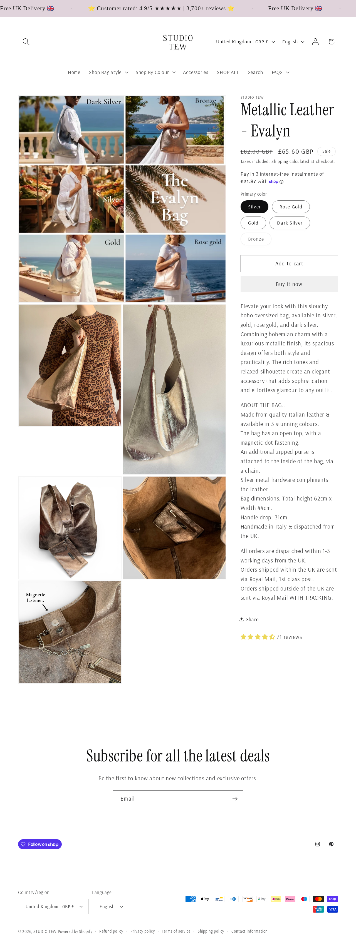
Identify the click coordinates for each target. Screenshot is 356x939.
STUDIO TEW (44, 931)
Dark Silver (290, 223)
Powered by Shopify (75, 931)
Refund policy (111, 930)
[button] (26, 41)
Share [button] (252, 619)
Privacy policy (142, 930)
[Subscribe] (235, 798)
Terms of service (176, 930)
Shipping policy (211, 930)
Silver (254, 206)
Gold (253, 223)
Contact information (249, 930)
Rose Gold (291, 206)
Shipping (279, 161)
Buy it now (289, 283)
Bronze (260, 240)
